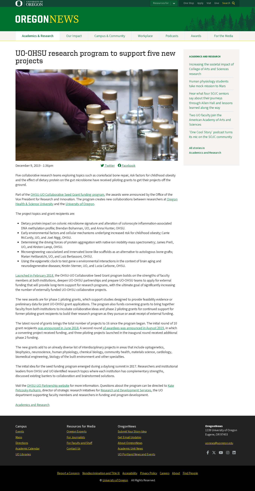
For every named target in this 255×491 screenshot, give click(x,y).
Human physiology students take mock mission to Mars (208, 83)
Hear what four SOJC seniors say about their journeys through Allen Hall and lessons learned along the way (211, 100)
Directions (21, 443)
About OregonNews (130, 443)
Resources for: (161, 3)
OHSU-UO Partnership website (48, 385)
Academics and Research (32, 405)
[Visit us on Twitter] (214, 453)
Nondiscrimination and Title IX (101, 473)
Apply (200, 3)
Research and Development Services (126, 390)
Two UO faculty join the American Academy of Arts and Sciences (210, 120)
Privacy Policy (148, 473)
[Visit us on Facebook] (208, 453)
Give (216, 3)
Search (226, 3)
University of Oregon (80, 204)
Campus (21, 426)
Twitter (109, 165)
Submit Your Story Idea (132, 432)
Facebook (128, 165)
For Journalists (76, 437)
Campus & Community (109, 36)
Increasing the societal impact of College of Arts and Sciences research (211, 69)
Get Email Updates (129, 437)
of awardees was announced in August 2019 (133, 328)
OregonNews (127, 426)
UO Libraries (23, 454)
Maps (18, 437)
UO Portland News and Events (136, 454)
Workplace (145, 36)
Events (19, 432)
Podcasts (172, 36)
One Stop (189, 3)
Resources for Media (81, 426)
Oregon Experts (76, 432)
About (176, 473)
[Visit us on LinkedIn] (234, 453)
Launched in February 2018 (34, 275)
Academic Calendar (27, 449)
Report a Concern (68, 473)
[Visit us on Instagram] (228, 453)
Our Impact (74, 36)
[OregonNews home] (46, 19)
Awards (196, 36)
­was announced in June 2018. (58, 328)
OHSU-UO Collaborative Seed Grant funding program (67, 194)
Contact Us (73, 449)
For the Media (223, 36)
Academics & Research (37, 36)
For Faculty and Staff (79, 443)
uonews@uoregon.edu (219, 443)
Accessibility (129, 473)
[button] (96, 159)
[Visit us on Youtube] (221, 453)
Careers (164, 473)
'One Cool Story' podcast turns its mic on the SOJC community (211, 134)
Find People (190, 473)
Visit (209, 3)
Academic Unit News (130, 449)
